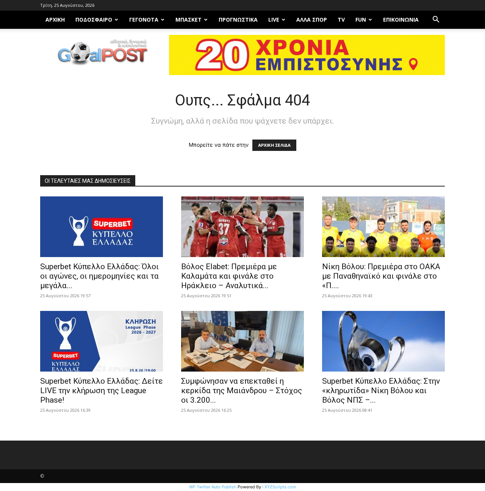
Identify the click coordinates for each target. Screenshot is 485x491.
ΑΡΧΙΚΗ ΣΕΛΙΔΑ (274, 145)
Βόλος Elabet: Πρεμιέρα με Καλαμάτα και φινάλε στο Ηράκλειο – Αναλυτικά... (229, 276)
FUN (360, 19)
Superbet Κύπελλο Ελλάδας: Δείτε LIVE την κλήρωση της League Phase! (101, 390)
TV (341, 19)
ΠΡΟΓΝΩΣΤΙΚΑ (238, 19)
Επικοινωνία (401, 19)
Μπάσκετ (188, 19)
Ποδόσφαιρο (93, 19)
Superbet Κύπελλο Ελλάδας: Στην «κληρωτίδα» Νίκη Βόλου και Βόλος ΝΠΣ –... (381, 390)
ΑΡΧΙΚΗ (55, 19)
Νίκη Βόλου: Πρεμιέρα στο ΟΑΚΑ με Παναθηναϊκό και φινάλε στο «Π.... (381, 276)
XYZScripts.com (280, 486)
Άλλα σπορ (311, 19)
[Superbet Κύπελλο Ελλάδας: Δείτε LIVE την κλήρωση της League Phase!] (101, 341)
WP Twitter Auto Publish (212, 486)
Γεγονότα (143, 19)
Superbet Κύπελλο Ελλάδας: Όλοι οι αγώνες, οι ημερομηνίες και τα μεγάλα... (99, 276)
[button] (436, 20)
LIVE (273, 19)
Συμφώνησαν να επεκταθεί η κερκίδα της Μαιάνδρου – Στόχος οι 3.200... (241, 390)
